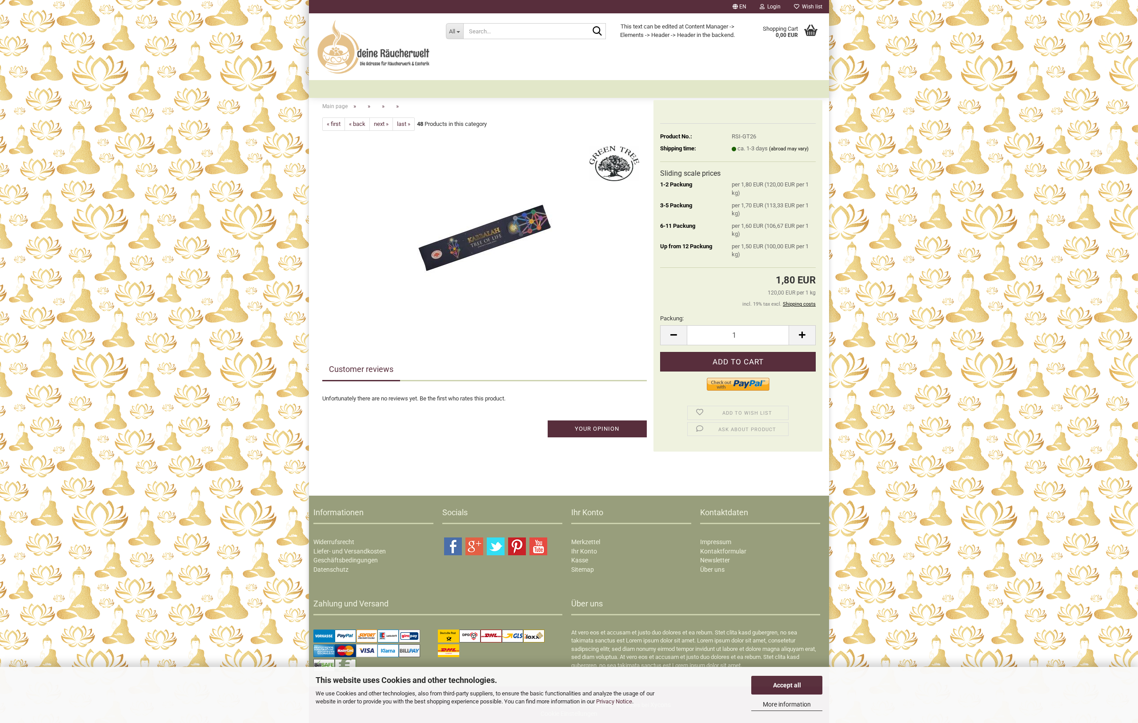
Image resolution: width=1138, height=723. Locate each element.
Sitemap (582, 569)
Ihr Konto (584, 551)
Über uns (712, 569)
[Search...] (597, 32)
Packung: (672, 318)
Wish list (810, 7)
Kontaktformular (723, 551)
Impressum (715, 541)
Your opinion (597, 428)
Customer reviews (361, 369)
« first (334, 124)
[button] (739, 6)
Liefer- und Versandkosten (349, 551)
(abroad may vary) (789, 149)
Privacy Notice (614, 701)
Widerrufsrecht (333, 541)
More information (787, 704)
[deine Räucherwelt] (374, 46)
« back (357, 124)
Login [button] (773, 7)
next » (381, 124)
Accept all (787, 685)
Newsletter (715, 560)
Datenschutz (331, 569)
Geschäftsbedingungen (345, 560)
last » (403, 124)
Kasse (579, 560)
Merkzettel (585, 541)
